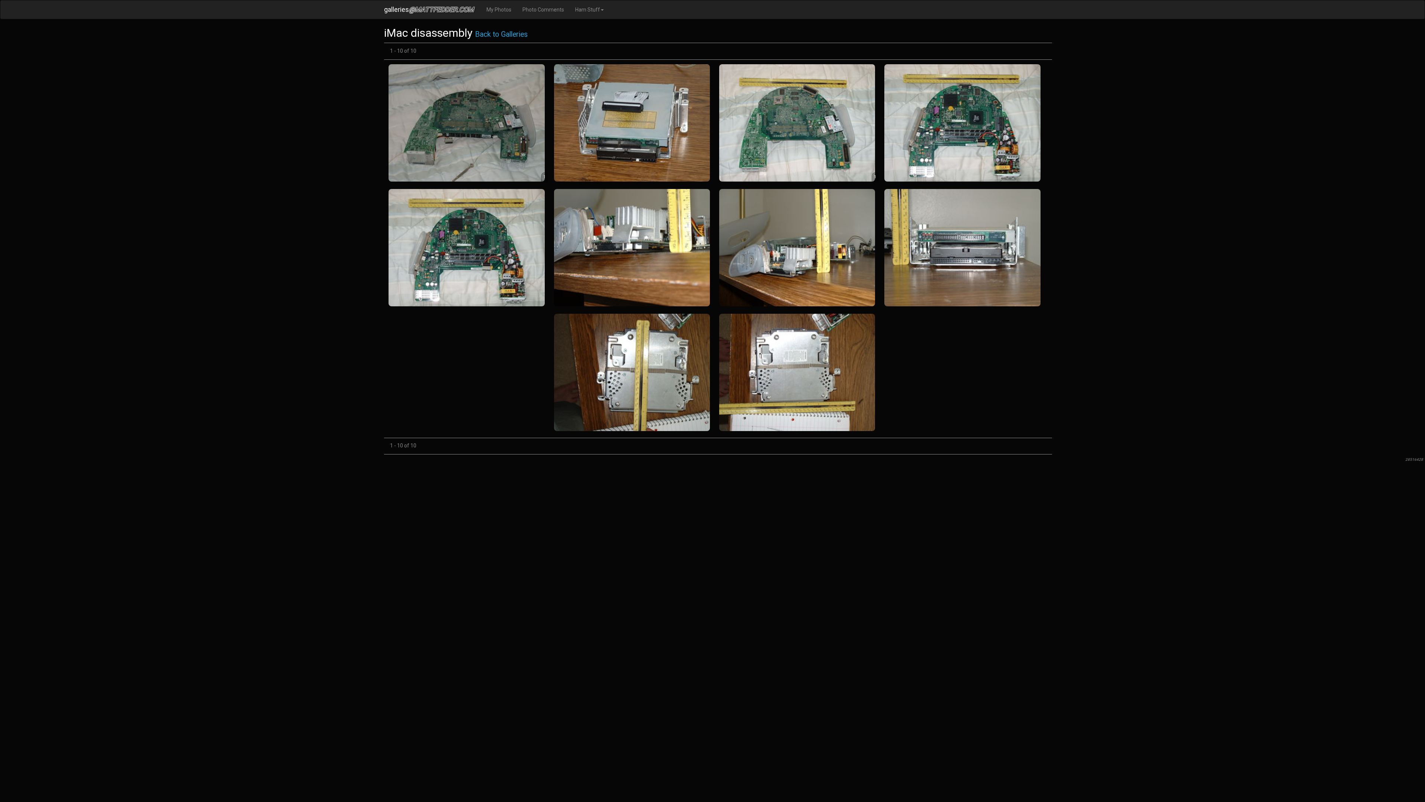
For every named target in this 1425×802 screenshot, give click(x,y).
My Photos (499, 10)
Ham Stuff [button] (587, 10)
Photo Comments (543, 10)
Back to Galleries (501, 34)
